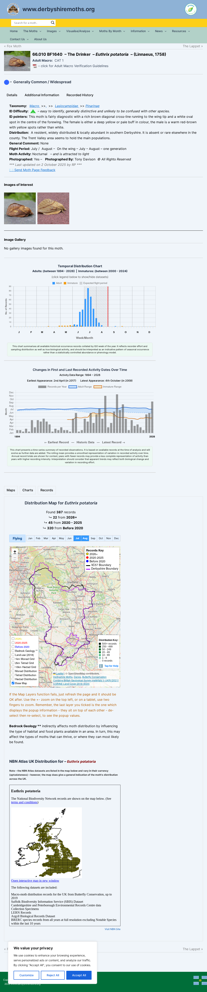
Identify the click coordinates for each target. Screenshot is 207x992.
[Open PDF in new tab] (34, 66)
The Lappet (188, 46)
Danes (77, 677)
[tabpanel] (103, 138)
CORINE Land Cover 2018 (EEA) (71, 683)
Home (14, 31)
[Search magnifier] (53, 22)
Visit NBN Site (112, 929)
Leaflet (60, 673)
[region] (52, 963)
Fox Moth (14, 46)
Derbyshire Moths (63, 677)
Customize (26, 975)
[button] (39, 31)
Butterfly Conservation (94, 677)
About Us (40, 39)
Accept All (79, 975)
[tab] (12, 95)
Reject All (53, 975)
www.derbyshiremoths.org (58, 9)
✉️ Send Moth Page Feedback (32, 170)
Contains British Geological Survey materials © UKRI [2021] (85, 680)
